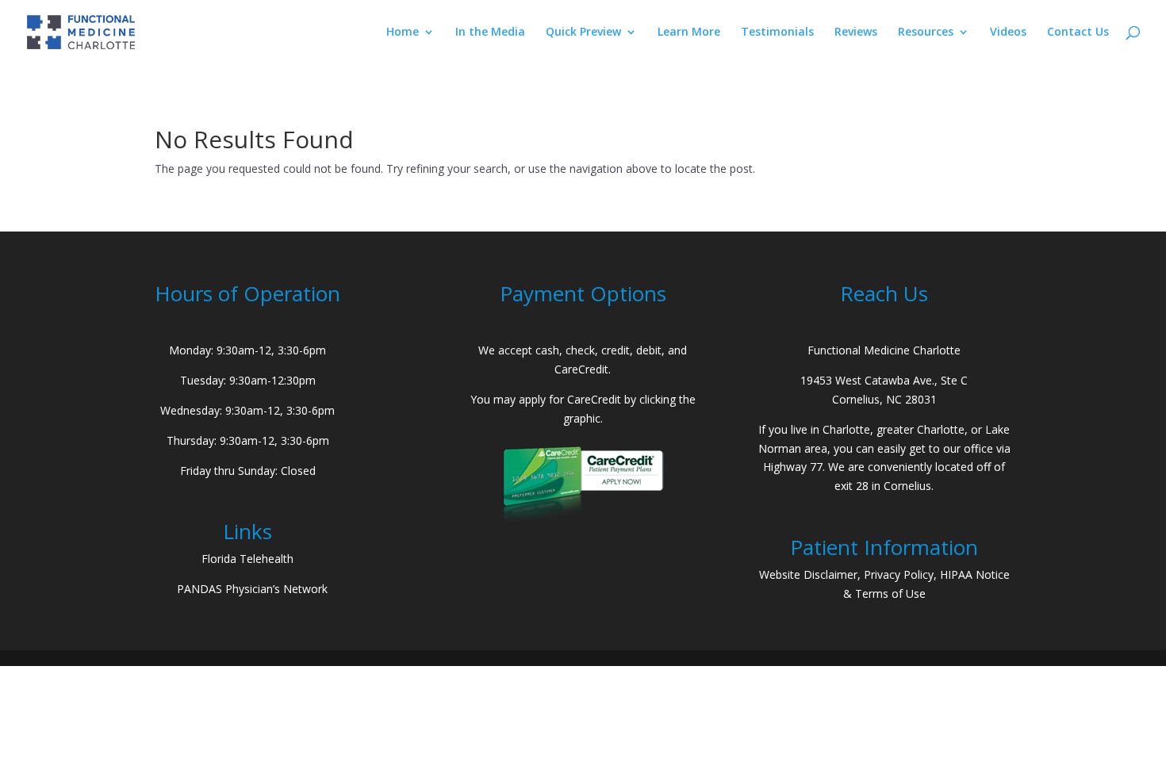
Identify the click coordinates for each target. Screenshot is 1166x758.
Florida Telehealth (247, 558)
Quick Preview (583, 32)
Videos (1008, 32)
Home (402, 32)
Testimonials (777, 32)
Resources (925, 32)
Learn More (689, 32)
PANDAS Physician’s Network (252, 588)
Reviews (855, 32)
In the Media (490, 32)
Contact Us (1078, 32)
